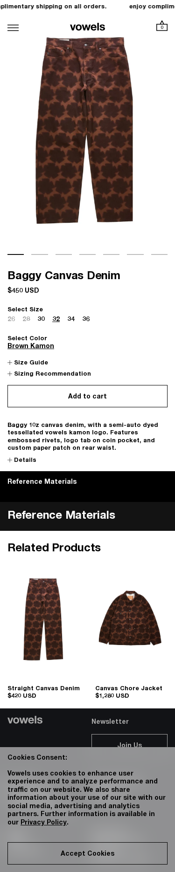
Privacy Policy (44, 823)
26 (11, 319)
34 (71, 319)
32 (56, 319)
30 (41, 319)
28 (26, 319)
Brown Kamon (30, 346)
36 (86, 319)
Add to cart (87, 397)
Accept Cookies (87, 854)
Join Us (129, 746)
